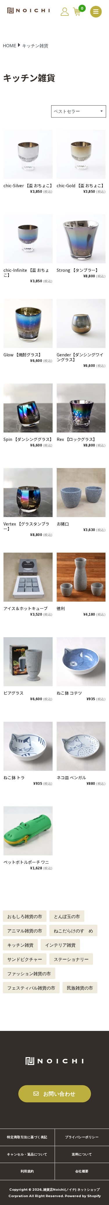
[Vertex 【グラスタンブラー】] (28, 492)
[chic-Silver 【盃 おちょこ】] (28, 154)
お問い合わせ (59, 1094)
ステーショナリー (71, 959)
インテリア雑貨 (60, 945)
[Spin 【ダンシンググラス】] (28, 408)
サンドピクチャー (24, 959)
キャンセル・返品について (27, 1154)
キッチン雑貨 (20, 945)
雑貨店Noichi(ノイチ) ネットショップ (71, 1190)
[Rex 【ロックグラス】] (81, 408)
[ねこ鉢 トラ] (28, 746)
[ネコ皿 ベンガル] (81, 746)
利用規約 (27, 1171)
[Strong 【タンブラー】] (81, 239)
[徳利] (81, 577)
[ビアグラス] (28, 662)
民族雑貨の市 (80, 987)
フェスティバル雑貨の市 (31, 987)
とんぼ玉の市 (67, 916)
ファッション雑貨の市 (29, 973)
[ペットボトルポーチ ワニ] (28, 831)
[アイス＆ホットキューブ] (28, 577)
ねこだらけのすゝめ (73, 930)
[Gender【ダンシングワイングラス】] (81, 323)
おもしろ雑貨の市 (24, 916)
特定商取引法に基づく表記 (27, 1137)
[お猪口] (81, 492)
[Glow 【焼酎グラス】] (28, 323)
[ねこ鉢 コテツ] (81, 662)
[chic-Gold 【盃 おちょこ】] (81, 154)
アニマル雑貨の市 (24, 930)
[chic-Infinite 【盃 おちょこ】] (28, 239)
